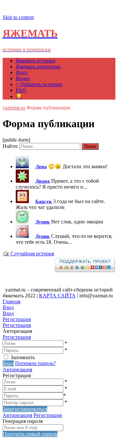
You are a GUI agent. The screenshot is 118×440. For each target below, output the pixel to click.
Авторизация (17, 369)
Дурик (42, 221)
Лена (41, 166)
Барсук (43, 201)
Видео (23, 78)
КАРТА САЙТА (57, 295)
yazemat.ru (14, 107)
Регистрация (17, 337)
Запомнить (22, 357)
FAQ (21, 90)
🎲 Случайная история (28, 253)
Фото (22, 72)
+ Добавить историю (39, 84)
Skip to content (18, 17)
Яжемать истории (35, 60)
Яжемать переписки (38, 66)
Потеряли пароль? (35, 363)
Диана (42, 181)
